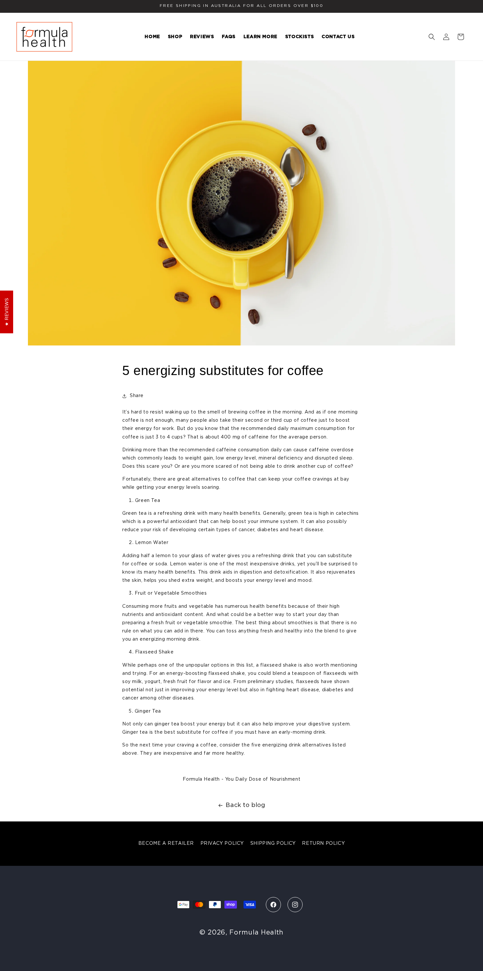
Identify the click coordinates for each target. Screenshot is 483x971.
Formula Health (256, 932)
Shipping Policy (273, 843)
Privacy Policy (222, 843)
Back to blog (245, 805)
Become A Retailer (166, 843)
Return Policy (323, 843)
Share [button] (137, 395)
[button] (432, 37)
